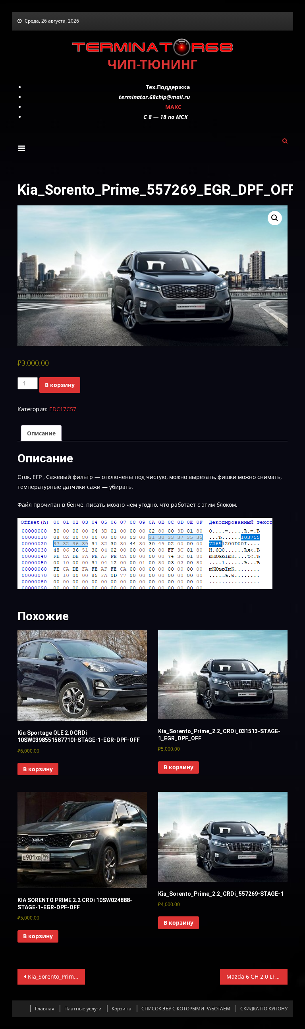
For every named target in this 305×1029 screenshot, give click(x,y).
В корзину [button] (38, 769)
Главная (44, 1008)
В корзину (60, 385)
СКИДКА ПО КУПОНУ (264, 1008)
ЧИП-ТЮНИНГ (152, 64)
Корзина (121, 1008)
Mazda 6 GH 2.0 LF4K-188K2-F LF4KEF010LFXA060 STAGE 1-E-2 (257, 976)
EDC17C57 (62, 409)
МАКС (173, 107)
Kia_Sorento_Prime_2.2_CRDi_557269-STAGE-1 (56, 976)
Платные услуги (83, 1008)
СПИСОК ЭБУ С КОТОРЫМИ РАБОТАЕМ (185, 1008)
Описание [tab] (41, 433)
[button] (275, 218)
